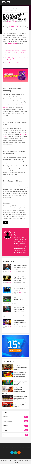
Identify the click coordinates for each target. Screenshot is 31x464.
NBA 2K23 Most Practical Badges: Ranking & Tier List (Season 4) (20, 404)
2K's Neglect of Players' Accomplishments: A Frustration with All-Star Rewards (13, 390)
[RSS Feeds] (19, 452)
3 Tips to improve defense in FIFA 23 (18, 299)
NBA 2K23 (6, 417)
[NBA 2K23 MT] (15, 346)
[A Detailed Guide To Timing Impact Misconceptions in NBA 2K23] (7, 400)
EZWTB (6, 2)
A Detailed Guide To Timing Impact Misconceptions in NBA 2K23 (20, 398)
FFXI (4, 435)
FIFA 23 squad (13, 27)
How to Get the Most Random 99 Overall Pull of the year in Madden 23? (21, 367)
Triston (9, 271)
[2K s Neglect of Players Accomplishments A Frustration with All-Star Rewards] (7, 392)
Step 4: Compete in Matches (13, 63)
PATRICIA (9, 22)
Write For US (9, 447)
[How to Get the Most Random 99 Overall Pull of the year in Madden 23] (7, 370)
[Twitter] (12, 452)
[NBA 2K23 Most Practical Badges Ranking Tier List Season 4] (7, 407)
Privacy (22, 447)
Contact (16, 447)
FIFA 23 (5, 426)
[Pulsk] (15, 452)
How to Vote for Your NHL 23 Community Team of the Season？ (20, 383)
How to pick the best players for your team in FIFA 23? (20, 322)
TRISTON (9, 282)
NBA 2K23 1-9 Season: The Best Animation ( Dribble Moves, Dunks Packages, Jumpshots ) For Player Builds (14, 375)
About (3, 447)
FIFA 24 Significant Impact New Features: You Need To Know (20, 267)
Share (14, 22)
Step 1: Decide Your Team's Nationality (16, 50)
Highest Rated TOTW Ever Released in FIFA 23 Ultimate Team (20, 278)
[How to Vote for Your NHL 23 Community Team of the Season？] (7, 385)
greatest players (12, 43)
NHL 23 (5, 430)
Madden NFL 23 (7, 421)
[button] (5, 222)
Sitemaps (27, 447)
